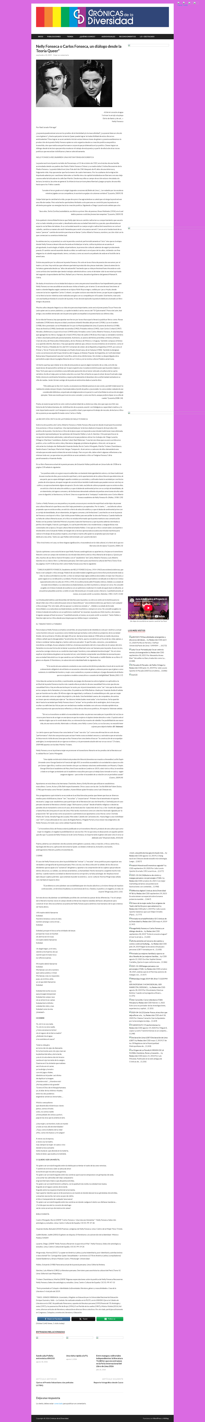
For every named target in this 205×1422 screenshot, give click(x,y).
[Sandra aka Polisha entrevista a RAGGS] (49, 1338)
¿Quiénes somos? (87, 37)
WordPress (157, 1418)
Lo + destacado (147, 37)
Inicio (40, 37)
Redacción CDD (155, 640)
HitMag (166, 1418)
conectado (58, 1403)
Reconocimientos (127, 37)
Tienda (70, 37)
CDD (131, 868)
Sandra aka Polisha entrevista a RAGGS (45, 1357)
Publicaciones (54, 37)
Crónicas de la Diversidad (59, 1418)
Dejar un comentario (61, 55)
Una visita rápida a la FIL (77, 1355)
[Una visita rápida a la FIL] (79, 1338)
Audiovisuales (108, 37)
